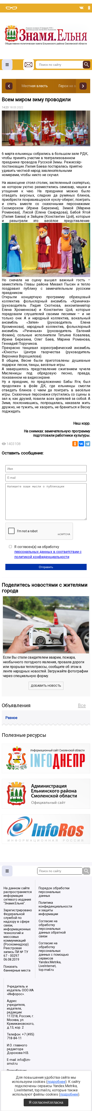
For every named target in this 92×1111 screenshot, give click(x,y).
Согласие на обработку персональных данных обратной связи (52, 928)
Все (82, 705)
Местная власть (34, 86)
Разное (11, 718)
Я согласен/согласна (46, 1102)
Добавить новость (46, 685)
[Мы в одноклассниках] (89, 8)
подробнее (56, 1082)
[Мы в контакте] (81, 8)
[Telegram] (87, 443)
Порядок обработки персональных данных (54, 892)
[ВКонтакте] (81, 443)
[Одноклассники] (75, 443)
